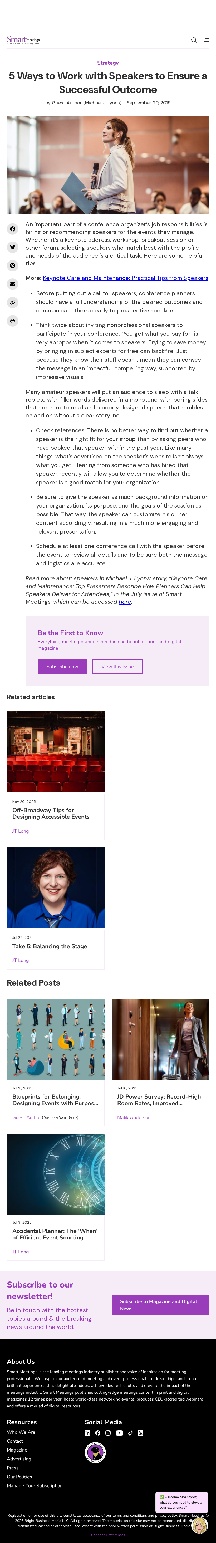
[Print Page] (12, 321)
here (125, 602)
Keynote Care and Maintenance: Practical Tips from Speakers (125, 278)
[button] (199, 1526)
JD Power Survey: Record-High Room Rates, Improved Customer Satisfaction (159, 1103)
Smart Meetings (23, 40)
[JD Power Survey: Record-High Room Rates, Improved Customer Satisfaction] (160, 1040)
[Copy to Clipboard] (12, 302)
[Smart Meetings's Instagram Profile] (108, 1432)
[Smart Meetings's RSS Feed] (139, 1432)
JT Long (20, 831)
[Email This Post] (12, 284)
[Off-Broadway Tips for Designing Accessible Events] (56, 751)
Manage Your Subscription (35, 1486)
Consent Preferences (108, 1534)
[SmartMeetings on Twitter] (12, 247)
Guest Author (67, 103)
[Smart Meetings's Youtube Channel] (119, 1432)
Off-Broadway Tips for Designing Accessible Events (51, 813)
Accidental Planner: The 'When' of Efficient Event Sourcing (54, 1234)
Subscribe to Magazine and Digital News (158, 1305)
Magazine (17, 1450)
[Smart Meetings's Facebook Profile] (98, 1432)
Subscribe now (62, 666)
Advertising (19, 1459)
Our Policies (19, 1477)
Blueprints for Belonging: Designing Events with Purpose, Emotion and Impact (55, 1103)
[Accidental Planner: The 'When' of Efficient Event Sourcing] (56, 1174)
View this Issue (117, 666)
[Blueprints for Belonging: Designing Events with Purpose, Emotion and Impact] (56, 1040)
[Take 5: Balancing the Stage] (56, 887)
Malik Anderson (134, 1117)
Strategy (108, 62)
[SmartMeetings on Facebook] (12, 229)
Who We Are (21, 1432)
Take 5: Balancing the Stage (49, 946)
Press (13, 1468)
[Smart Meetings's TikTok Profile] (130, 1432)
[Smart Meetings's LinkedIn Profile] (88, 1432)
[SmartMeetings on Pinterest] (12, 265)
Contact (15, 1441)
